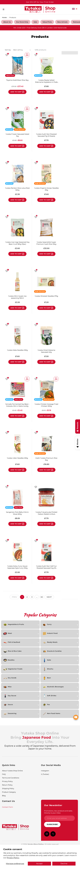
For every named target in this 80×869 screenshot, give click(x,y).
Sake (49, 660)
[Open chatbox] (75, 717)
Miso (10, 687)
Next (49, 597)
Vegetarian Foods (15, 669)
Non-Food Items (53, 713)
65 (42, 597)
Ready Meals (52, 642)
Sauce (10, 704)
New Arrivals (62, 22)
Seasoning (12, 713)
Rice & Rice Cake (14, 651)
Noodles (11, 660)
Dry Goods (12, 678)
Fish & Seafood (14, 642)
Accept (39, 863)
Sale (35, 22)
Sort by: (8, 50)
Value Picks (47, 22)
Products (12, 17)
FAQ (4, 774)
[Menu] (3, 9)
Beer (49, 678)
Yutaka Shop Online (36, 844)
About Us (7, 22)
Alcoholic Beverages (55, 687)
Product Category (9, 792)
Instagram (45, 771)
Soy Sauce (12, 696)
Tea (48, 704)
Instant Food (52, 633)
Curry (49, 624)
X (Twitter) (45, 774)
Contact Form (7, 807)
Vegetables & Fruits (16, 624)
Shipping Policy (8, 788)
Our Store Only (22, 22)
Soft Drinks (51, 696)
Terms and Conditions (10, 778)
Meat (10, 633)
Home (4, 17)
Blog (4, 796)
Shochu (50, 669)
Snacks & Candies (54, 651)
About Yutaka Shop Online (12, 771)
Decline (64, 863)
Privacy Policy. (13, 858)
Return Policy (7, 785)
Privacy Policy (7, 781)
